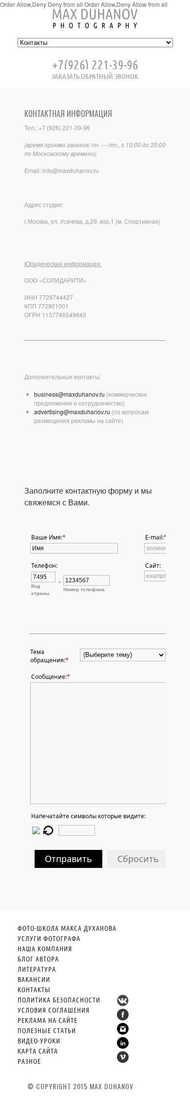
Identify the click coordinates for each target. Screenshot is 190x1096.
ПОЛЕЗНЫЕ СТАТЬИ (47, 1030)
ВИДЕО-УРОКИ (39, 1040)
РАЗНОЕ (29, 1061)
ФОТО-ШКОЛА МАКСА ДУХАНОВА (67, 927)
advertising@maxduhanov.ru (72, 411)
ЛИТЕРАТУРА (37, 968)
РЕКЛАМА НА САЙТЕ (47, 1020)
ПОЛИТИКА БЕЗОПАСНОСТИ (59, 999)
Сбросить (138, 859)
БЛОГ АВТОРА (38, 958)
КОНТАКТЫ (34, 989)
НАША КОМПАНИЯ (45, 948)
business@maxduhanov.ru (69, 394)
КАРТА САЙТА (38, 1050)
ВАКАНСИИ (34, 979)
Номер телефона (84, 589)
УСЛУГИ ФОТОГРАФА (49, 938)
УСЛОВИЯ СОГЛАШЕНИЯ (54, 1009)
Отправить (68, 859)
